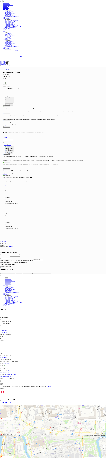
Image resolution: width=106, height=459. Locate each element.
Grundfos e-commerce (12, 374)
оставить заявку (8, 266)
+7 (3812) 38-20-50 (3, 330)
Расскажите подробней (28, 260)
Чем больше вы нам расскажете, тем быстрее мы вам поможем (12, 260)
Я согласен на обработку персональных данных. (11, 257)
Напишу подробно (19, 273)
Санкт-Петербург (2, 436)
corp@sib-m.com (3, 64)
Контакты (4, 29)
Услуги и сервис (6, 18)
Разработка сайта (3, 372)
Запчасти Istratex (6, 8)
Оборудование (5, 9)
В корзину (6, 142)
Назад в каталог (3, 241)
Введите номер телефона (5, 255)
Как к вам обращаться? (4, 254)
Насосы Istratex (5, 7)
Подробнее (49, 386)
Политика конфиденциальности (6, 376)
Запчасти (4, 17)
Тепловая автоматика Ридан (8, 5)
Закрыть (8, 113)
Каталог (4, 31)
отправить (2, 266)
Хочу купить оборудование (27, 273)
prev (3, 84)
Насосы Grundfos (6, 3)
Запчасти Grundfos (6, 4)
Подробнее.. (5, 125)
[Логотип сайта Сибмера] (3, 1)
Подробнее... (5, 137)
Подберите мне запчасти (37, 273)
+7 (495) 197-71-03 (7, 145)
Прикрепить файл (17, 262)
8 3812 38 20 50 (3, 62)
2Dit (8, 372)
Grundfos (6, 374)
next (6, 84)
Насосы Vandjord (6, 6)
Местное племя (11, 370)
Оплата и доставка (6, 28)
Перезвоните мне (4, 273)
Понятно (2, 388)
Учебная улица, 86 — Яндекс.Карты (5, 405)
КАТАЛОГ (11, 246)
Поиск (2, 384)
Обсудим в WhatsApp (11, 273)
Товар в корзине (11, 142)
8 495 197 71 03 (3, 61)
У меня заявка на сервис (47, 273)
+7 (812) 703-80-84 (3, 332)
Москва (1, 420)
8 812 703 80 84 (3, 63)
